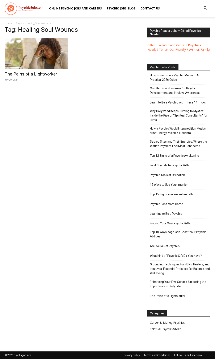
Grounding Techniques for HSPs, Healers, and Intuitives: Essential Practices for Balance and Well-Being (180, 269)
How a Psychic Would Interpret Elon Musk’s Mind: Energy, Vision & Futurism (178, 131)
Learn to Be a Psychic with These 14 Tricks (178, 102)
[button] (205, 9)
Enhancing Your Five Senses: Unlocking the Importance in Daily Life (178, 284)
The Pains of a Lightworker (31, 74)
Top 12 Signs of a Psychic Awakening (174, 155)
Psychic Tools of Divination (167, 175)
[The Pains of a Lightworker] (36, 53)
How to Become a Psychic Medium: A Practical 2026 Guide (174, 77)
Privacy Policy (132, 355)
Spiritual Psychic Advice (165, 329)
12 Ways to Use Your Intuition (169, 184)
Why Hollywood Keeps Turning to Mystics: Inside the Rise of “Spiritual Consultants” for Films (178, 115)
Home (8, 23)
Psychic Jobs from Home (166, 204)
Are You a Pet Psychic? (165, 246)
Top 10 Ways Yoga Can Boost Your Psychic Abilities (178, 234)
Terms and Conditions (157, 355)
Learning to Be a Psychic (166, 213)
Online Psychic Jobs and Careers (75, 8)
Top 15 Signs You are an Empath (171, 194)
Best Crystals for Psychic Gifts (170, 165)
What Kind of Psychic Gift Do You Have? (176, 255)
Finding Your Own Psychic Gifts (170, 223)
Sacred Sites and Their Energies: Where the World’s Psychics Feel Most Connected (178, 144)
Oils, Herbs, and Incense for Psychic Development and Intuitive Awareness (175, 90)
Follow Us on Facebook (188, 355)
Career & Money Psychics (167, 323)
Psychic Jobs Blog (121, 8)
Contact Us (150, 8)
